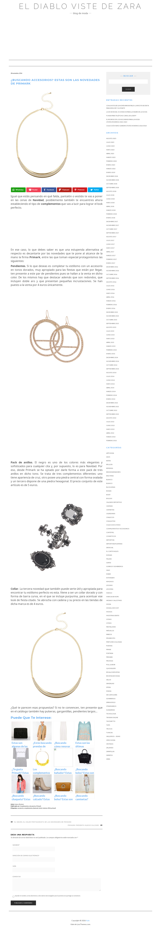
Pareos (109, 634)
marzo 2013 (110, 437)
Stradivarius (111, 706)
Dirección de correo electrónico (26, 855)
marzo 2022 (110, 169)
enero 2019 (110, 172)
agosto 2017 (111, 237)
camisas (109, 506)
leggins (109, 585)
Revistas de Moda (113, 676)
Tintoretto (110, 721)
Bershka (109, 468)
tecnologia (111, 714)
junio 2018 (110, 199)
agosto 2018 (111, 191)
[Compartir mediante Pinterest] (79, 189)
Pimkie (108, 649)
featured (35, 808)
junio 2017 (110, 244)
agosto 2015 (111, 327)
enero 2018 (110, 218)
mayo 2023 (110, 150)
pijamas (109, 646)
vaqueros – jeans (113, 736)
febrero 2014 (111, 395)
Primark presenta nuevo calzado (83, 825)
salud (108, 680)
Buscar (128, 89)
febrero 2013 (111, 440)
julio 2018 (110, 195)
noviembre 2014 (112, 361)
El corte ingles (112, 551)
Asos (108, 457)
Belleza (109, 464)
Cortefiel (110, 532)
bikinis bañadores (113, 472)
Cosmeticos (111, 536)
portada (109, 653)
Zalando (109, 748)
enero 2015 (110, 354)
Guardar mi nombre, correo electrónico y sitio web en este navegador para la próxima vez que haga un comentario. (47, 896)
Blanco (109, 479)
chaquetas (110, 521)
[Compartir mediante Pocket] (33, 189)
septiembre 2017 (112, 233)
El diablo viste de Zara (80, 6)
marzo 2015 (110, 346)
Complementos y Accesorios (28, 806)
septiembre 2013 (112, 414)
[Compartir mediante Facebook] (49, 189)
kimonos (109, 581)
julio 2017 (110, 240)
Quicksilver (111, 668)
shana (108, 691)
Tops (108, 725)
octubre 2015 (111, 320)
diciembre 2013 (112, 403)
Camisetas (110, 510)
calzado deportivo (114, 502)
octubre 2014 (111, 365)
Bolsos (109, 498)
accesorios (21, 808)
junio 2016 (110, 289)
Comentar (17, 877)
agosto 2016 (111, 282)
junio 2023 (110, 146)
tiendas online (112, 717)
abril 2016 (110, 297)
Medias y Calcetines (114, 600)
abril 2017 (110, 252)
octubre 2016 (111, 274)
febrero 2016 (111, 305)
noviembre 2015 (112, 316)
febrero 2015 (111, 350)
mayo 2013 (110, 429)
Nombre (16, 845)
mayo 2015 (110, 338)
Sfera (108, 687)
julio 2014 (110, 376)
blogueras (110, 487)
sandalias (110, 683)
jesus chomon (19, 804)
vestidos (109, 744)
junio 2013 (110, 425)
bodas (108, 491)
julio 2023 (110, 142)
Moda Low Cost (112, 608)
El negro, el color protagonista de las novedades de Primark (42, 822)
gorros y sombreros (114, 566)
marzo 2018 (110, 210)
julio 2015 (110, 331)
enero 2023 (110, 165)
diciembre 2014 (112, 357)
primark (53, 808)
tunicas (109, 732)
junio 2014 (110, 380)
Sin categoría (111, 695)
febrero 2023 (111, 161)
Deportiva (110, 540)
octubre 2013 (111, 410)
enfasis (109, 555)
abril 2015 (110, 342)
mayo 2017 (110, 248)
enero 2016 (110, 308)
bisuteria (110, 476)
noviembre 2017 (112, 225)
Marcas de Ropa (112, 597)
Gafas (108, 563)
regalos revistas (113, 672)
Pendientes (110, 638)
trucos (109, 729)
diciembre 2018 (112, 176)
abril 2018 (110, 206)
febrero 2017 (111, 259)
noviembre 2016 (112, 271)
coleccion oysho (113, 525)
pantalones (111, 627)
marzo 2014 (110, 391)
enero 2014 (110, 399)
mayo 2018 (110, 203)
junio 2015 (110, 335)
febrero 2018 (111, 214)
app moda (110, 453)
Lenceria (109, 589)
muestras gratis (112, 615)
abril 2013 (110, 433)
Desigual (109, 547)
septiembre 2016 (112, 278)
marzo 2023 (110, 157)
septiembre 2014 (112, 369)
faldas (109, 559)
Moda (108, 604)
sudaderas (110, 710)
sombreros (110, 699)
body (108, 495)
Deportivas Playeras (114, 544)
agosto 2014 (111, 372)
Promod (109, 661)
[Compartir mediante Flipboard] (64, 189)
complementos (28, 808)
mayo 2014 (110, 384)
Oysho (109, 619)
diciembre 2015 (112, 312)
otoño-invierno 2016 (45, 808)
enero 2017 (110, 263)
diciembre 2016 (112, 267)
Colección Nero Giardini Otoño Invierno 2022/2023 (126, 126)
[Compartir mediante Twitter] (95, 189)
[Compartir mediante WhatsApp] (18, 189)
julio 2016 (110, 286)
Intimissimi (110, 578)
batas (108, 461)
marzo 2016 (110, 301)
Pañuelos (110, 631)
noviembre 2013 (112, 406)
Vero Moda (110, 740)
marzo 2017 (110, 255)
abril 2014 (110, 388)
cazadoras (110, 513)
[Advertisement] (80, 37)
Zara (108, 759)
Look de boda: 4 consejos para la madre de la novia (126, 112)
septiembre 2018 (112, 187)
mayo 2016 (110, 293)
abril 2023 (110, 153)
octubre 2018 (111, 184)
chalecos (110, 517)
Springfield (110, 702)
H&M (108, 570)
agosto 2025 (111, 138)
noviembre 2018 (112, 180)
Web (14, 866)
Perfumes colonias (114, 642)
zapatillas (110, 751)
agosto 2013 (111, 418)
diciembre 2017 (112, 221)
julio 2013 (110, 422)
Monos (109, 612)
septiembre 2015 (112, 323)
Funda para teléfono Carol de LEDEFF (121, 116)
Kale (88, 920)
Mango (109, 593)
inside (108, 574)
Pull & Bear (110, 665)
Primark (38, 806)
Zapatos (109, 755)
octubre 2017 (111, 229)
